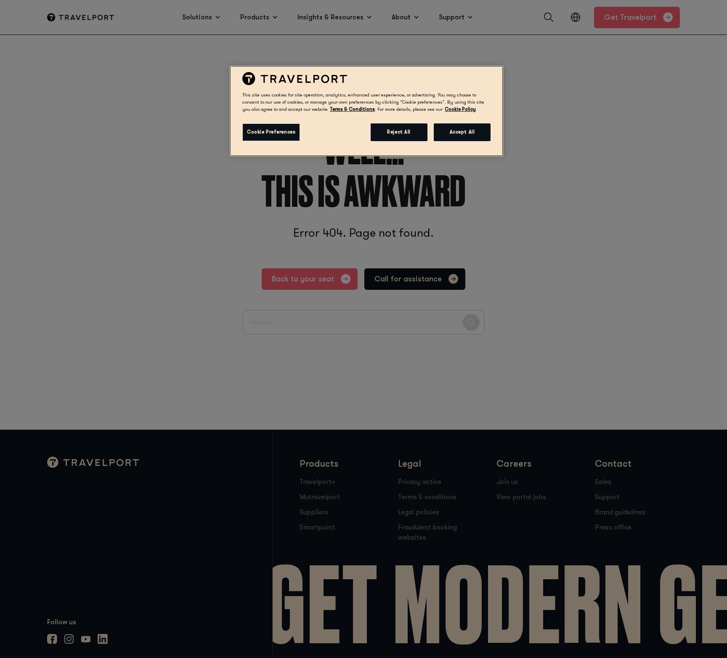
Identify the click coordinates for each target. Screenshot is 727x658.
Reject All (399, 132)
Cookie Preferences (271, 132)
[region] (366, 111)
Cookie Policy (460, 109)
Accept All (462, 132)
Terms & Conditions (352, 109)
